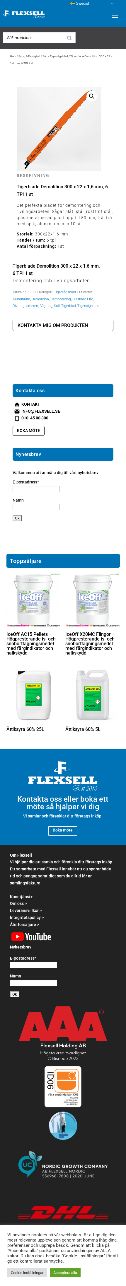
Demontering (60, 299)
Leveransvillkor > (26, 910)
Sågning (46, 306)
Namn (18, 500)
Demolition (40, 299)
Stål (57, 306)
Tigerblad (68, 306)
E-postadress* (26, 482)
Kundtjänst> (21, 896)
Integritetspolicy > (27, 917)
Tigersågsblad (59, 56)
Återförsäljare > (24, 924)
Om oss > (18, 903)
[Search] (69, 37)
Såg (44, 56)
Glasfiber (79, 299)
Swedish (82, 3)
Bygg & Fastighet (29, 56)
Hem (13, 56)
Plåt (90, 299)
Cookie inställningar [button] (27, 1272)
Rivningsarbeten (25, 306)
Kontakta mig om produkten (53, 325)
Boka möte (28, 430)
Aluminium (21, 299)
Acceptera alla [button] (65, 1272)
